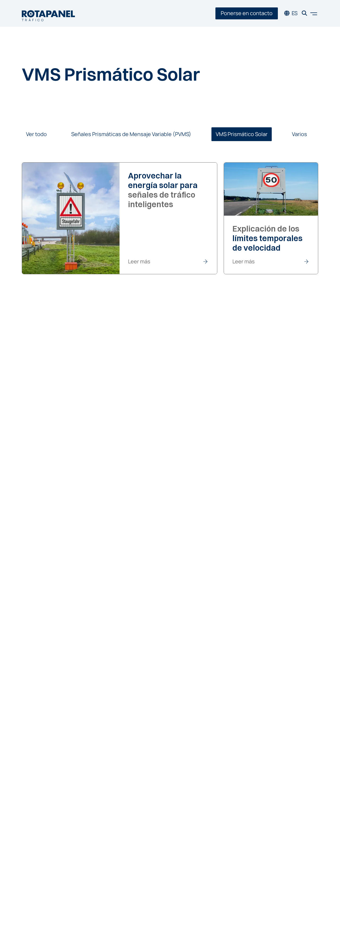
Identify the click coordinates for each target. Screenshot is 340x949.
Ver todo (36, 134)
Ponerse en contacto (247, 13)
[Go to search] (304, 13)
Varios (299, 134)
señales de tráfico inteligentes (163, 190)
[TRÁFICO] (48, 13)
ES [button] (295, 13)
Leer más (139, 261)
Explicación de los (267, 238)
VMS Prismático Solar (241, 134)
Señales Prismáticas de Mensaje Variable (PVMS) (131, 134)
